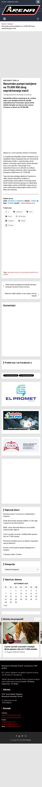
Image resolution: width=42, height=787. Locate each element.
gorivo (18, 272)
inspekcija (24, 272)
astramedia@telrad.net (10, 724)
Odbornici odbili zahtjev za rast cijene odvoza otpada (21, 295)
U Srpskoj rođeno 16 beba (12, 554)
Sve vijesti (7, 80)
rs (37, 272)
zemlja (5, 274)
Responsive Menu (38, 2)
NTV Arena (17, 95)
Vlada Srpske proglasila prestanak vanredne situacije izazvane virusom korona (20, 286)
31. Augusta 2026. (10, 652)
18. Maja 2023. (8, 95)
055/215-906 (15, 717)
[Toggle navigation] (4, 18)
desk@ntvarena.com (13, 726)
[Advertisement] (21, 53)
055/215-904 (15, 715)
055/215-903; (6, 715)
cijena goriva (11, 272)
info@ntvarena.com (9, 722)
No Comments (27, 95)
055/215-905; (6, 717)
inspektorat (32, 272)
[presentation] (35, 619)
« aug (5, 605)
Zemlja (16, 80)
